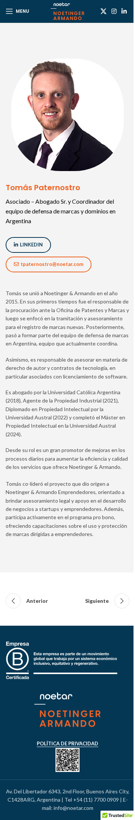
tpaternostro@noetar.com (52, 264)
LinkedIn (31, 245)
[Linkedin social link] (124, 11)
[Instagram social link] (114, 11)
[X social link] (103, 11)
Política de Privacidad (67, 743)
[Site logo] (67, 11)
